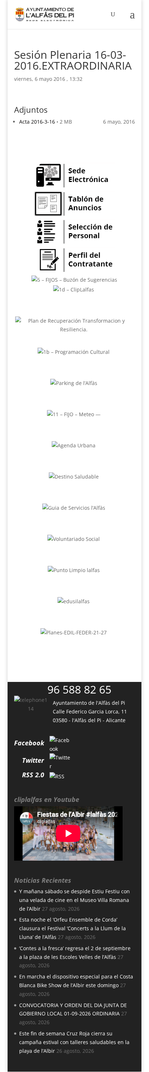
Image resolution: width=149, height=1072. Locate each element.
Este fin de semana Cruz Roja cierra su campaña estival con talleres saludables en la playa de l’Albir (74, 1042)
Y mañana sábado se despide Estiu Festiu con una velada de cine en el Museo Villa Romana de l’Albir (74, 900)
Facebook (29, 742)
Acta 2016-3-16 (37, 121)
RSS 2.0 (33, 774)
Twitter (33, 760)
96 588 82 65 (79, 689)
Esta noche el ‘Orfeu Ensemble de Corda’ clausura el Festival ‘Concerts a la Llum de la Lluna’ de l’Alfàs (72, 928)
